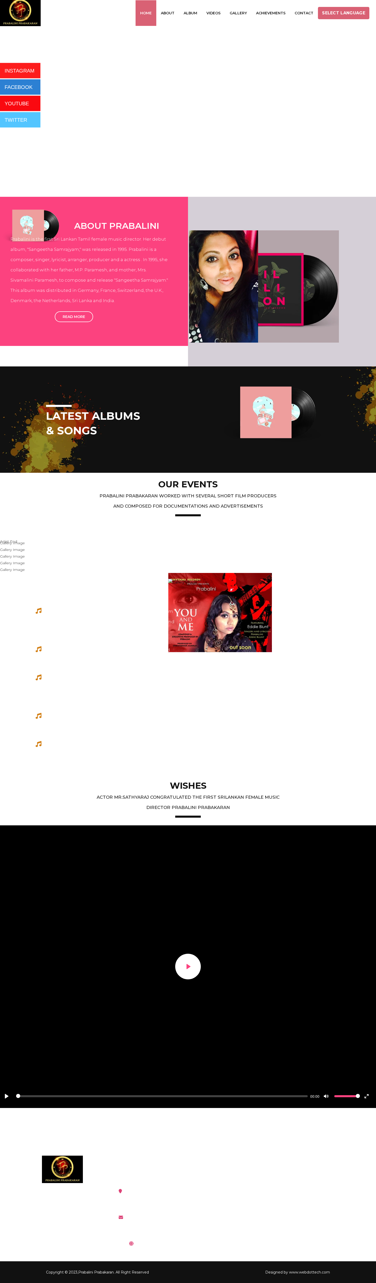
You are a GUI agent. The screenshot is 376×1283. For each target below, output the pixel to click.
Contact (304, 13)
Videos (213, 13)
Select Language (343, 13)
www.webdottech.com (309, 1272)
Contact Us (287, 1217)
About (167, 13)
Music (208, 1191)
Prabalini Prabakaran (96, 1272)
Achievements (270, 13)
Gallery (238, 13)
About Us (285, 1204)
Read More (74, 316)
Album (190, 13)
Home (146, 13)
